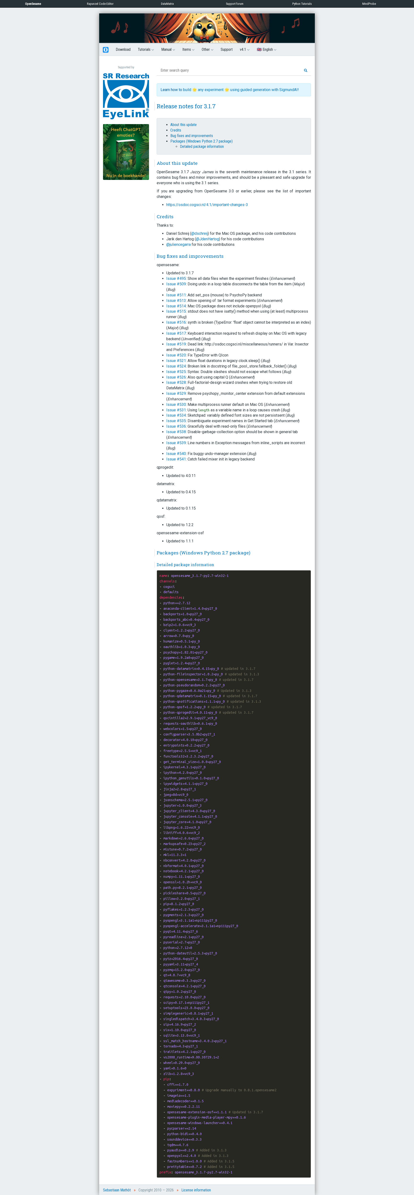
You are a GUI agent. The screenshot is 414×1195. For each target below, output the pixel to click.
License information (196, 1190)
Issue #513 (176, 300)
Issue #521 (176, 360)
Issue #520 (176, 355)
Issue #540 (176, 453)
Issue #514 (176, 306)
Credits (175, 130)
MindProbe (369, 4)
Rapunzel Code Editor (100, 4)
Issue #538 (176, 432)
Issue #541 (176, 459)
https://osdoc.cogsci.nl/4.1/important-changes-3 (207, 204)
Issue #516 (176, 322)
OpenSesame (33, 4)
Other (206, 49)
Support (227, 49)
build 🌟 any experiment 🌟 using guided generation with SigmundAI (240, 89)
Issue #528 (176, 382)
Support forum (234, 4)
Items (187, 49)
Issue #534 (176, 415)
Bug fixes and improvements (191, 135)
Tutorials (144, 49)
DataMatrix (167, 4)
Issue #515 (176, 311)
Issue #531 (176, 410)
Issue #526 (176, 377)
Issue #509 (176, 284)
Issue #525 (176, 371)
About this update (183, 124)
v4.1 (243, 49)
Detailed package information (202, 146)
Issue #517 (176, 333)
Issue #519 (176, 344)
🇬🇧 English (265, 49)
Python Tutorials (302, 4)
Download (123, 49)
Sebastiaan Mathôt (117, 1190)
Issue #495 (176, 278)
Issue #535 (176, 421)
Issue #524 (176, 366)
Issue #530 (176, 404)
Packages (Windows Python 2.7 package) (201, 141)
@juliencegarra (178, 244)
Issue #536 (176, 426)
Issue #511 (176, 295)
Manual (166, 49)
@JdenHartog (207, 239)
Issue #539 (176, 443)
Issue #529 (176, 393)
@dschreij (199, 233)
